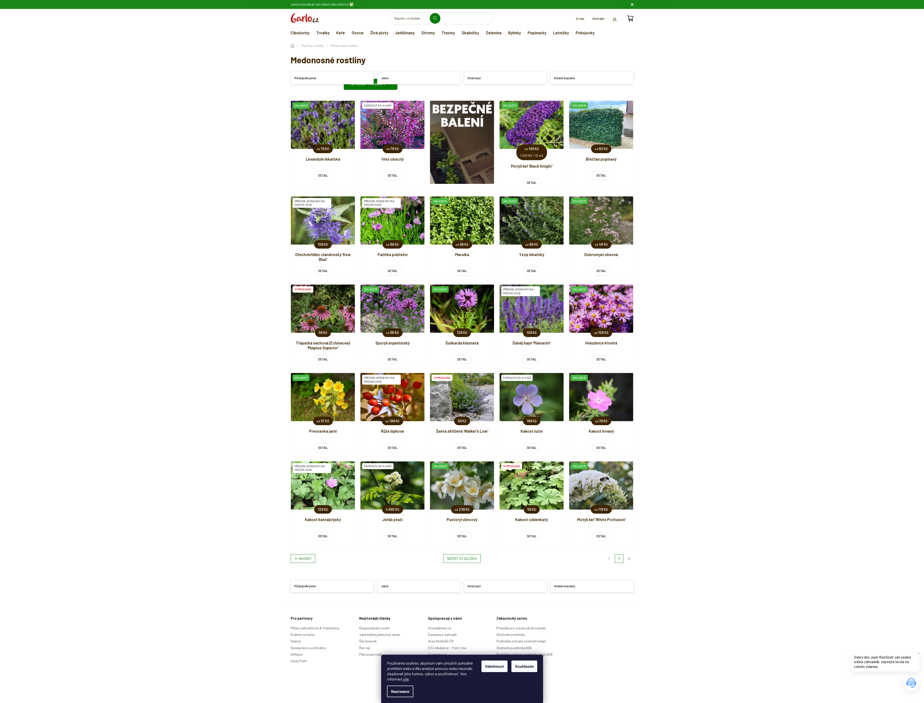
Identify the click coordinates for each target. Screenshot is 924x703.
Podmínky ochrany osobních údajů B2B (524, 654)
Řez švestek (368, 641)
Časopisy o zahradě (442, 634)
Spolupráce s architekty (308, 648)
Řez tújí (364, 648)
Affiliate (296, 654)
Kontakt (599, 18)
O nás (580, 18)
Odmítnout (494, 666)
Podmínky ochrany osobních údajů (521, 641)
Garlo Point (299, 661)
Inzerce (296, 641)
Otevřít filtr (370, 84)
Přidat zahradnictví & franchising (315, 628)
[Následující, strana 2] (619, 558)
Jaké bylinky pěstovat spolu (379, 634)
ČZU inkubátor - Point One (447, 648)
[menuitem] (300, 32)
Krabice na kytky (303, 634)
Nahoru (305, 558)
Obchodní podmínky (510, 634)
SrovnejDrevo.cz (439, 628)
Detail (323, 175)
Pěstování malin (371, 654)
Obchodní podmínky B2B (513, 648)
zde (406, 679)
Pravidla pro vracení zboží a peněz (521, 628)
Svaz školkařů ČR (440, 641)
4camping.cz (437, 654)
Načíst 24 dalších (462, 558)
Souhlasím (524, 666)
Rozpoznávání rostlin (374, 628)
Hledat (436, 18)
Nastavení (400, 691)
